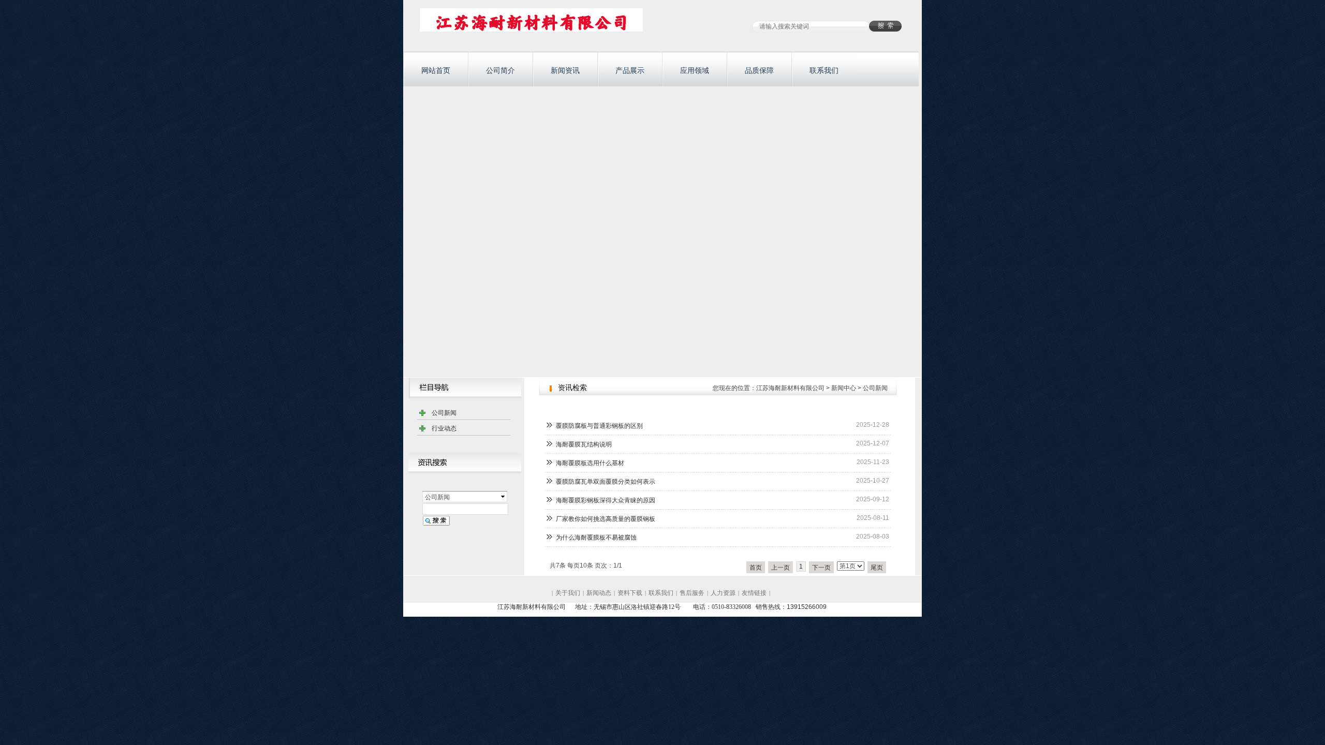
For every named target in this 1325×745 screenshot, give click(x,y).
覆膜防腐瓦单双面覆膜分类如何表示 (605, 481)
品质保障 (759, 70)
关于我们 (567, 593)
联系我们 (823, 70)
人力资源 (723, 593)
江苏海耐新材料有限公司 (790, 388)
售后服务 (692, 593)
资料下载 (629, 593)
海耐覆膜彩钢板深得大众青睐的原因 (605, 500)
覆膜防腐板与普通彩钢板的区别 (599, 425)
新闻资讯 (565, 70)
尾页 (877, 567)
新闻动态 (598, 593)
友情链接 (754, 593)
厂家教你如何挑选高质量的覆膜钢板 (605, 519)
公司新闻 (444, 412)
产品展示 (629, 70)
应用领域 (694, 70)
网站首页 (435, 70)
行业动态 (444, 428)
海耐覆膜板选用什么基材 (590, 463)
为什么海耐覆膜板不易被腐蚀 (596, 537)
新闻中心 (843, 388)
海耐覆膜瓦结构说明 (584, 444)
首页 (755, 567)
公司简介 (500, 70)
